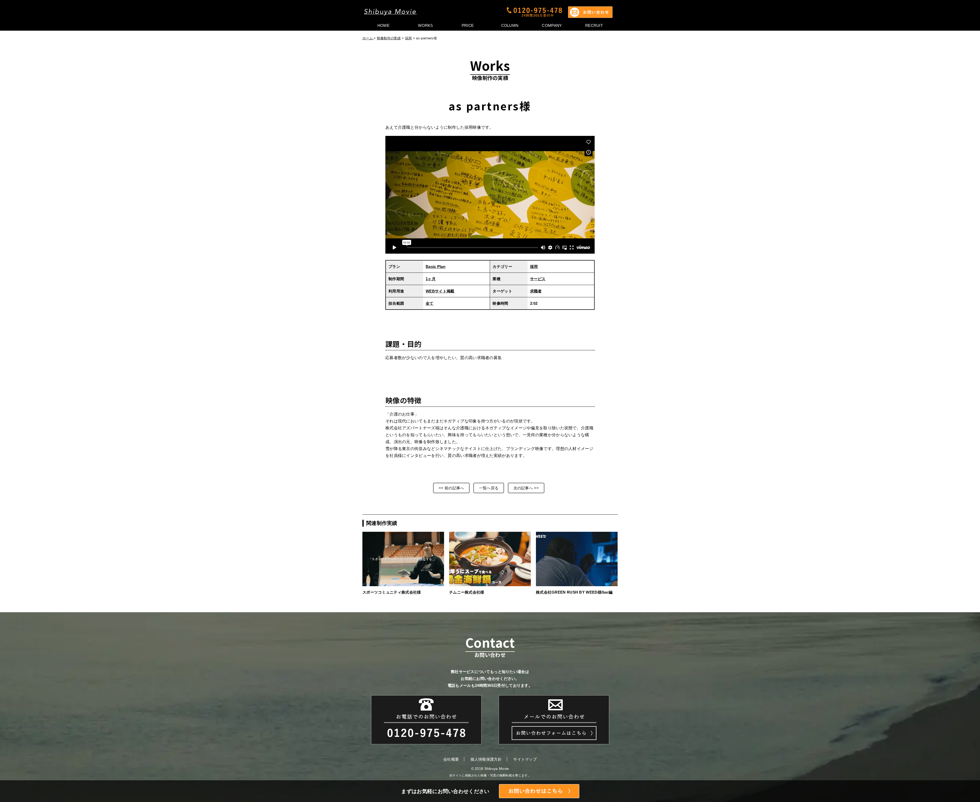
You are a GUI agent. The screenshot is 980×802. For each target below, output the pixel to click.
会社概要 (451, 759)
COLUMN (510, 25)
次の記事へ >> (526, 488)
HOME (383, 25)
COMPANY (552, 25)
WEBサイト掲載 (440, 291)
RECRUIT (594, 25)
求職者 (536, 291)
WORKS (425, 25)
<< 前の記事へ (451, 488)
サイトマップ (525, 759)
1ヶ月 (431, 279)
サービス (538, 279)
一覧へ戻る (489, 488)
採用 (408, 38)
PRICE (468, 25)
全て (430, 303)
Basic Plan (435, 266)
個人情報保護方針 (485, 759)
